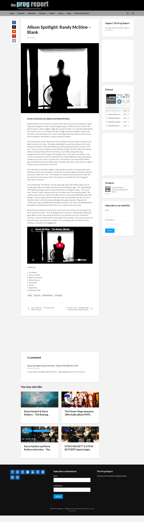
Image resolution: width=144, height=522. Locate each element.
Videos (52, 13)
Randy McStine (47, 295)
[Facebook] (12, 472)
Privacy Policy (72, 511)
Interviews (32, 13)
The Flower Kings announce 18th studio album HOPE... (79, 413)
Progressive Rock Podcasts (41, 431)
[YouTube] (33, 472)
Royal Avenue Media (88, 508)
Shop (69, 13)
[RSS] (17, 477)
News (12, 13)
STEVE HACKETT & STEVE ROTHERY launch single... (79, 448)
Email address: (109, 220)
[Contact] (28, 472)
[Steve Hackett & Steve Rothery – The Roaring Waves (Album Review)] (39, 399)
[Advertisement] (95, 5)
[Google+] (12, 477)
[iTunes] (38, 472)
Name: (107, 210)
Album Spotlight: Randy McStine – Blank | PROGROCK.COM (52, 366)
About (60, 13)
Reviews (21, 13)
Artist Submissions (82, 13)
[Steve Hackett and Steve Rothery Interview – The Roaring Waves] (39, 434)
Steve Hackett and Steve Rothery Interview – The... (37, 448)
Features (42, 13)
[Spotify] (43, 472)
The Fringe (58, 295)
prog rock (37, 295)
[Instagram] (22, 472)
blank (30, 295)
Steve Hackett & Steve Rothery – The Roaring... (37, 413)
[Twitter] (17, 472)
